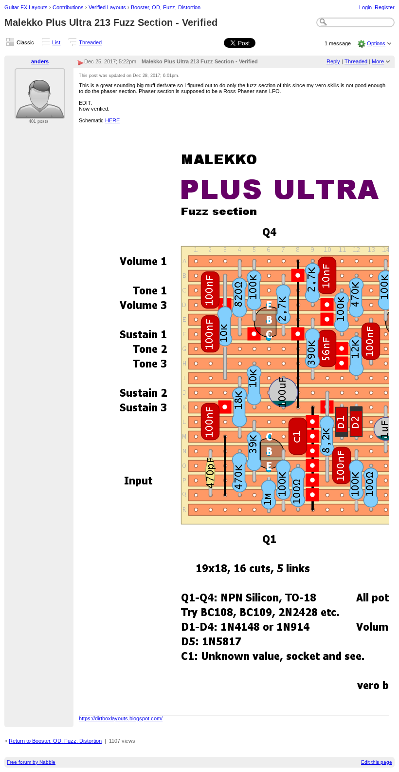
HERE (112, 120)
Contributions (68, 7)
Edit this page (376, 762)
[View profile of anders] (40, 113)
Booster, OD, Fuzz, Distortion (165, 7)
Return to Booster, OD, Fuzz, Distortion (55, 741)
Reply (333, 61)
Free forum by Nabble (31, 762)
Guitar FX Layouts (26, 7)
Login (365, 7)
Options (376, 43)
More (378, 61)
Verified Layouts (107, 7)
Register (385, 7)
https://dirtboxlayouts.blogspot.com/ (121, 718)
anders (40, 61)
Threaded (90, 42)
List (56, 42)
